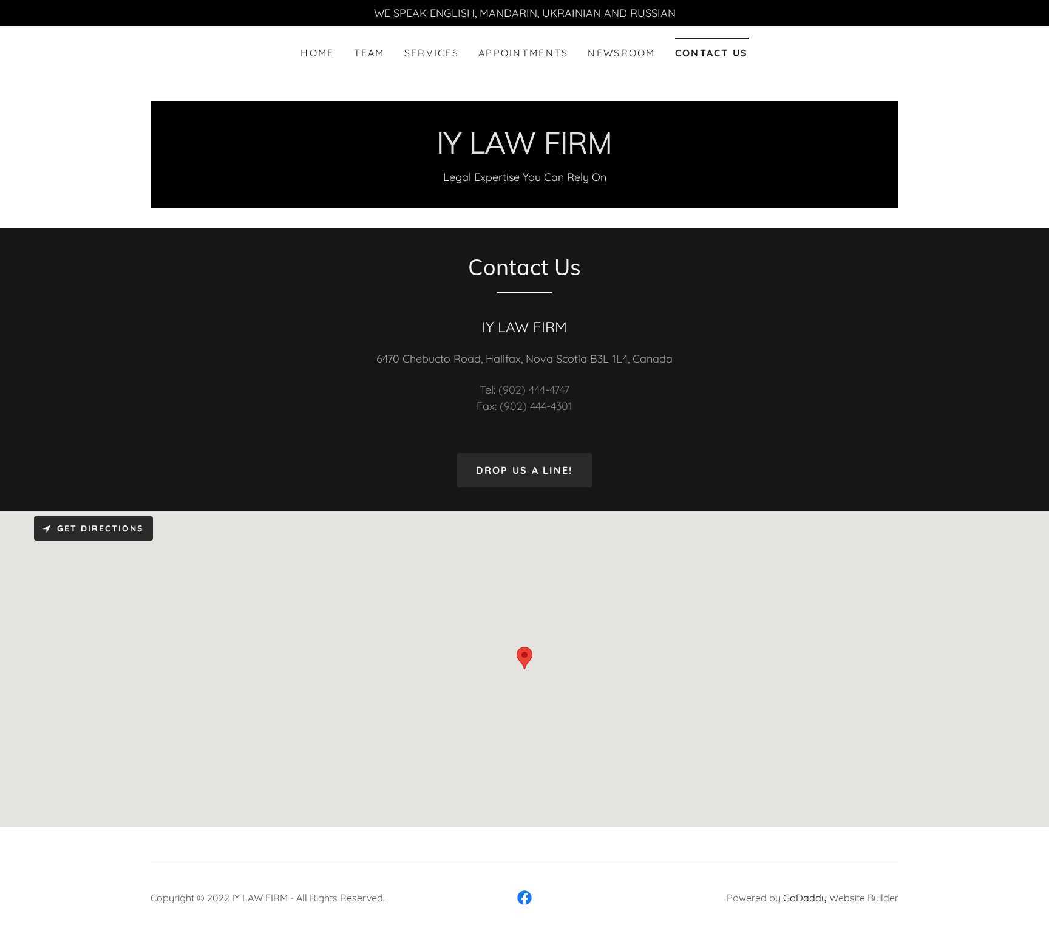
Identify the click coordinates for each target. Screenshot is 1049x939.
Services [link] (431, 53)
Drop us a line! (524, 470)
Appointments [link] (523, 53)
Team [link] (369, 53)
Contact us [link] (712, 53)
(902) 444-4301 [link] (536, 406)
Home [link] (317, 53)
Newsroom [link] (621, 53)
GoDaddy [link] (805, 898)
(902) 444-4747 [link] (533, 390)
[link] (524, 150)
